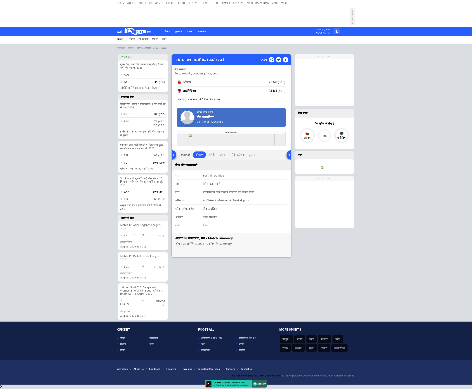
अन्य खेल (202, 31)
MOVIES (159, 3)
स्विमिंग (324, 347)
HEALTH (206, 3)
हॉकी (311, 339)
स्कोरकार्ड (185, 154)
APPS (250, 3)
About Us (138, 369)
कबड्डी (298, 347)
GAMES (226, 3)
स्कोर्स (132, 39)
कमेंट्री (212, 154)
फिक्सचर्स (143, 39)
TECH (216, 3)
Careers (230, 369)
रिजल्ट (155, 39)
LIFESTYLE (193, 3)
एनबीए (285, 347)
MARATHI (286, 3)
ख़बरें (164, 39)
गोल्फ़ (337, 339)
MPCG (275, 3)
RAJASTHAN (262, 3)
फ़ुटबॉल (178, 31)
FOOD (181, 3)
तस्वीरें (122, 349)
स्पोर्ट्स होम (121, 48)
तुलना (252, 154)
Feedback (154, 369)
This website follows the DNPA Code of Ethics (255, 375)
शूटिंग (311, 347)
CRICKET (171, 3)
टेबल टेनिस (339, 347)
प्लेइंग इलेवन (237, 154)
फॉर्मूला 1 (286, 339)
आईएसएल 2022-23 (211, 337)
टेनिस (189, 31)
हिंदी (150, 3)
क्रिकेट (167, 31)
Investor (187, 369)
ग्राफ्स (222, 154)
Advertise (122, 369)
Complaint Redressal (208, 369)
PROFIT (142, 3)
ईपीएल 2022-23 (247, 337)
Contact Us (246, 369)
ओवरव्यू (199, 154)
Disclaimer (171, 369)
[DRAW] (324, 135)
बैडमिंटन (324, 339)
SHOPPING (238, 3)
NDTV (121, 3)
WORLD (131, 3)
